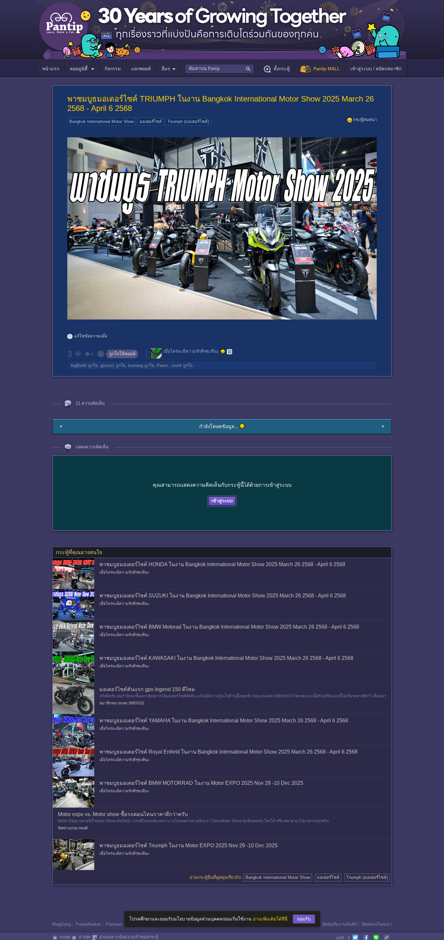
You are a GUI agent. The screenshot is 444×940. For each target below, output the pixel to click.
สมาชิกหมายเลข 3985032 (121, 703)
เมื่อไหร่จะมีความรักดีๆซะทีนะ (191, 351)
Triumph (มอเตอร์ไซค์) (188, 121)
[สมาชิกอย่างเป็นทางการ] (223, 351)
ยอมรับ (304, 918)
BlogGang (61, 924)
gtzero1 (107, 365)
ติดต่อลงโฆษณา (377, 924)
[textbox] (219, 69)
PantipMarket (88, 924)
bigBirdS (79, 365)
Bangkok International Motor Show (101, 121)
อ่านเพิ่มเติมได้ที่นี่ (270, 918)
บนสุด (64, 936)
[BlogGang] (229, 351)
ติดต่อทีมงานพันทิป (339, 924)
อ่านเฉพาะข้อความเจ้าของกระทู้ (128, 936)
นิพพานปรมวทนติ (73, 828)
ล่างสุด (85, 936)
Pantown (114, 924)
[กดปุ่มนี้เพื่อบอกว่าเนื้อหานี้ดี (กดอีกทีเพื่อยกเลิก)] (77, 353)
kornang (135, 365)
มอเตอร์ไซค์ (150, 121)
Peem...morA (169, 365)
